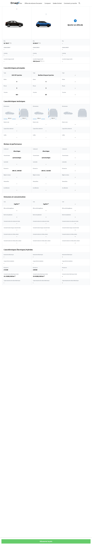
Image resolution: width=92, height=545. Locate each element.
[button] (39, 61)
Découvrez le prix (46, 541)
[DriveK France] (15, 3)
